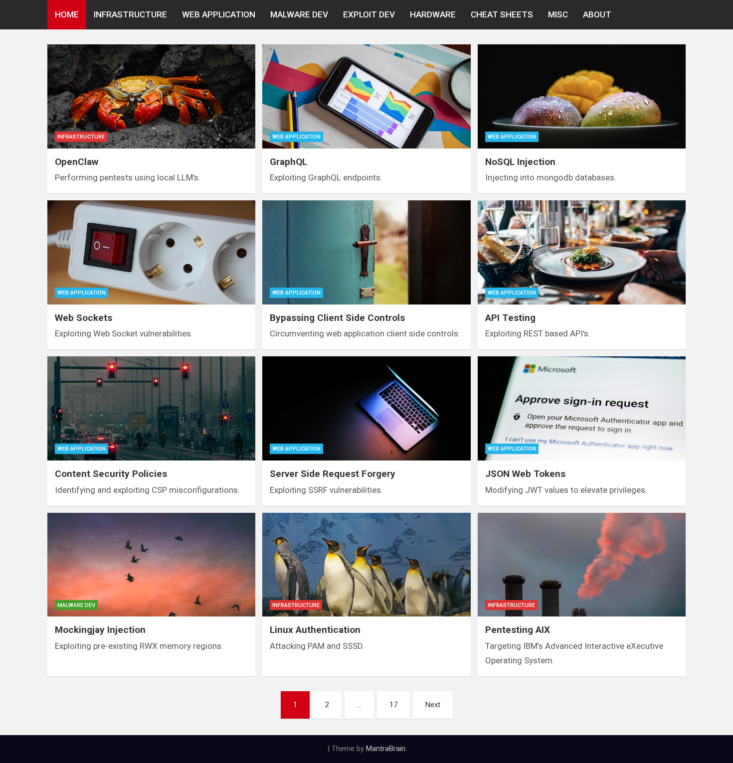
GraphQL (288, 161)
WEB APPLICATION (218, 14)
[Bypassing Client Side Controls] (366, 252)
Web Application (296, 137)
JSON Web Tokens (525, 473)
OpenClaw (76, 161)
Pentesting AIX (517, 629)
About (597, 14)
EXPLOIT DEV (369, 14)
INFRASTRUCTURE (130, 14)
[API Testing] (582, 252)
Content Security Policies (111, 473)
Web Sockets (83, 317)
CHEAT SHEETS (502, 14)
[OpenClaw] (151, 96)
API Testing (510, 317)
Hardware (433, 14)
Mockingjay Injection (100, 629)
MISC (558, 14)
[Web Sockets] (151, 252)
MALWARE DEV (299, 14)
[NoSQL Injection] (582, 96)
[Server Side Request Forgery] (366, 408)
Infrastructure (81, 137)
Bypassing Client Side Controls (337, 317)
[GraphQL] (366, 96)
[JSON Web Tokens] (582, 408)
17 (393, 704)
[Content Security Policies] (151, 408)
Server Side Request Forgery (332, 473)
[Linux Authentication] (366, 565)
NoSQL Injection (520, 161)
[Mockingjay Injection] (151, 565)
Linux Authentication (315, 629)
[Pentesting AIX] (582, 565)
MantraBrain (385, 748)
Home (67, 14)
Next (432, 704)
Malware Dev (76, 605)
